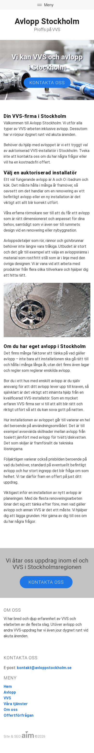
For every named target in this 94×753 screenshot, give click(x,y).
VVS (7, 698)
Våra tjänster (16, 704)
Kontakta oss (47, 82)
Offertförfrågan (19, 715)
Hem (8, 686)
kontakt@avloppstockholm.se (44, 667)
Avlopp (10, 692)
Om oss (11, 709)
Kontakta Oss (46, 582)
